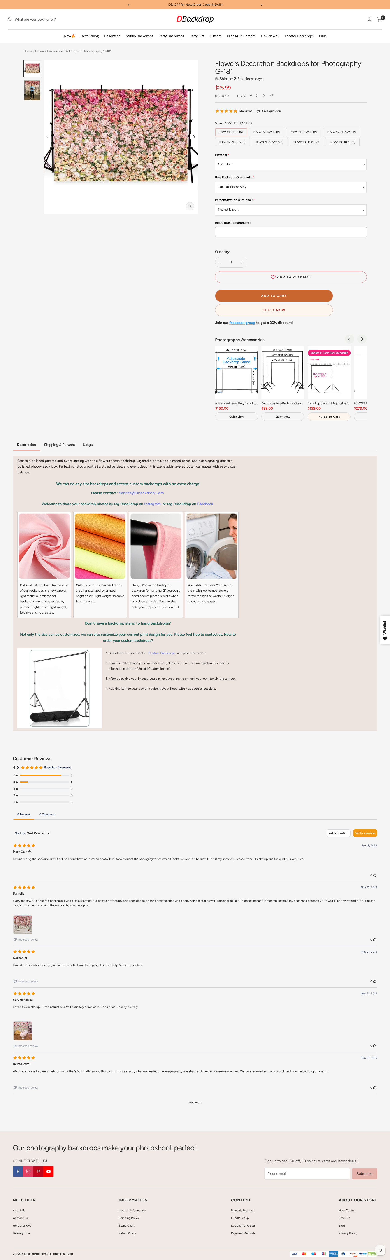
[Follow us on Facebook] (18, 1171)
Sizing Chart (127, 1225)
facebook (205, 504)
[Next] (194, 137)
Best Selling (90, 36)
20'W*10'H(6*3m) (342, 142)
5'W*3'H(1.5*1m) (231, 132)
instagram (152, 504)
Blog (342, 1225)
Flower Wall (270, 36)
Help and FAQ (22, 1225)
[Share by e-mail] (271, 95)
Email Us (344, 1218)
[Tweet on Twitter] (264, 95)
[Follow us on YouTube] (48, 1171)
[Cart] (379, 19)
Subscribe (365, 1173)
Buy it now (274, 310)
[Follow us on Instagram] (28, 1171)
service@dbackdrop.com (141, 493)
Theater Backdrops (299, 36)
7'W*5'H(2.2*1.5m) (303, 132)
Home (27, 51)
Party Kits (197, 36)
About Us (19, 1210)
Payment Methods (243, 1233)
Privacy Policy (348, 1233)
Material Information (132, 1210)
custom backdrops (161, 653)
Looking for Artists (243, 1225)
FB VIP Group (240, 1218)
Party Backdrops (171, 36)
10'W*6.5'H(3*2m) (232, 142)
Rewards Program (242, 1210)
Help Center (347, 1210)
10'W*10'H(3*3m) (306, 142)
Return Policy (127, 1233)
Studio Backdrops (139, 36)
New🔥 (69, 36)
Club (322, 36)
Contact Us (20, 1218)
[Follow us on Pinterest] (38, 1171)
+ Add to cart (329, 416)
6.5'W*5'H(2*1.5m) (266, 132)
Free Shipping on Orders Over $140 (195, 5)
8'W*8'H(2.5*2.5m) (269, 142)
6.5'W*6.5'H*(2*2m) (341, 132)
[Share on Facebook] (251, 95)
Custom (216, 36)
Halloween (112, 36)
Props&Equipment (241, 36)
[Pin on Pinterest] (257, 95)
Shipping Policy (129, 1218)
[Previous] (349, 339)
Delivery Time (21, 1233)
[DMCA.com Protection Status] (372, 1254)
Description (26, 445)
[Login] (370, 19)
